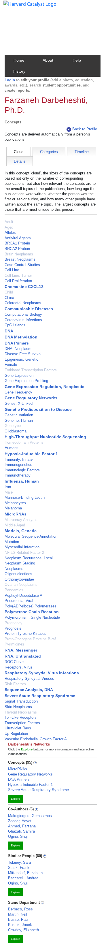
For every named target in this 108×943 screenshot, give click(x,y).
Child (9, 292)
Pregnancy (13, 623)
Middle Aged (15, 525)
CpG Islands (15, 325)
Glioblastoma (15, 431)
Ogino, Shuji (18, 836)
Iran (8, 487)
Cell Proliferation (18, 281)
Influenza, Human (22, 481)
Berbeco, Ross (20, 909)
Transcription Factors (22, 723)
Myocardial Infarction (22, 547)
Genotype (13, 425)
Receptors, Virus (19, 667)
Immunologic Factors (22, 470)
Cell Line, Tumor (18, 275)
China (9, 297)
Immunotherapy (18, 475)
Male (9, 492)
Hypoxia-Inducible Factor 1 (31, 453)
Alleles (10, 232)
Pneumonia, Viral (19, 600)
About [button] (48, 60)
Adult (9, 222)
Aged (9, 227)
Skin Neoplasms (18, 707)
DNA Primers (17, 343)
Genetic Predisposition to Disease (38, 409)
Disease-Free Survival (23, 354)
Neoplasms (14, 568)
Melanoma (13, 508)
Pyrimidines (14, 644)
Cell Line (12, 270)
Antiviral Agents (18, 238)
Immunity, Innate (19, 459)
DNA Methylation (21, 337)
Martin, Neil (17, 914)
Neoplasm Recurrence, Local (29, 558)
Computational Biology (23, 314)
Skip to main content (24, 7)
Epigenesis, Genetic (21, 359)
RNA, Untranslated (23, 656)
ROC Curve (14, 662)
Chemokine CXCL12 (24, 286)
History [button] (19, 71)
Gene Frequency (18, 392)
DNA (9, 331)
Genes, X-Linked (19, 403)
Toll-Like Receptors (21, 717)
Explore (15, 798)
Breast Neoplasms (20, 259)
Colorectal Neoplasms (23, 303)
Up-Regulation (16, 733)
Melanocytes (15, 503)
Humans (11, 448)
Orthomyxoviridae (19, 579)
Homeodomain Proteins (24, 442)
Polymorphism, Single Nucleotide (32, 617)
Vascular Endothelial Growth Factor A (36, 739)
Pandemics (14, 590)
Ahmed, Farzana (22, 826)
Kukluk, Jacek (20, 925)
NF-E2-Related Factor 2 (24, 552)
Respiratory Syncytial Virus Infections (42, 673)
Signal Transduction (21, 701)
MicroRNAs (15, 514)
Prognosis (13, 628)
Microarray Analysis (21, 519)
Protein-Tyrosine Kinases (25, 633)
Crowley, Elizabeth (23, 930)
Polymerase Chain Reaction (32, 611)
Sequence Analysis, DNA (29, 689)
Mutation (12, 542)
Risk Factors (15, 684)
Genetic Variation (19, 415)
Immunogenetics (18, 464)
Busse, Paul (18, 919)
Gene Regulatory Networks (31, 398)
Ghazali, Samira (21, 831)
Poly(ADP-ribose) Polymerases (30, 606)
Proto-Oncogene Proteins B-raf (30, 639)
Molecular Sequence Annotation (31, 536)
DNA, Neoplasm (18, 349)
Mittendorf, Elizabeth (25, 873)
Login (10, 80)
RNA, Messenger (21, 650)
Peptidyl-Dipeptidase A (23, 595)
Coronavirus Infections (23, 320)
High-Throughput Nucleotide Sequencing (45, 436)
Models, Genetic (21, 530)
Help (77, 60)
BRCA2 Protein (17, 248)
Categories (49, 152)
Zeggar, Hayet (19, 821)
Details (19, 161)
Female (11, 364)
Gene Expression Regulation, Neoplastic (44, 386)
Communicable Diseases (29, 308)
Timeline (82, 152)
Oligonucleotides (18, 574)
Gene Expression (19, 375)
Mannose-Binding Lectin (25, 497)
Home (19, 60)
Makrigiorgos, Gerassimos (30, 816)
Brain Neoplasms (19, 254)
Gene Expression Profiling (26, 381)
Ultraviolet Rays (18, 728)
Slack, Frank (18, 867)
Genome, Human (19, 420)
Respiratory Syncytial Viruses (29, 678)
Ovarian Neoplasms (21, 584)
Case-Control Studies (22, 265)
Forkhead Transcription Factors (31, 370)
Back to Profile (84, 129)
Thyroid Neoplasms (21, 712)
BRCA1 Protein (17, 243)
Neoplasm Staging (20, 563)
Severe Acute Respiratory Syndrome (40, 695)
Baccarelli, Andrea (23, 878)
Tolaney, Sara (19, 862)
